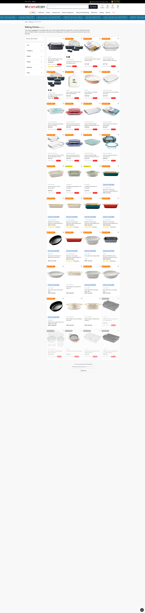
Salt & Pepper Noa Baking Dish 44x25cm (73, 287)
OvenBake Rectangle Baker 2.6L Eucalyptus (73, 187)
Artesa (68, 349)
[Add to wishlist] (63, 38)
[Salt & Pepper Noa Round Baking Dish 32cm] (74, 306)
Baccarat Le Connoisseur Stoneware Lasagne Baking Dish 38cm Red (73, 256)
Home (26, 21)
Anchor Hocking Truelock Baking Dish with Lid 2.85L (55, 124)
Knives (48, 12)
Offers (33, 12)
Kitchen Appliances (68, 12)
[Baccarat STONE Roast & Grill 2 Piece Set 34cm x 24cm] (56, 46)
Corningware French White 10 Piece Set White (55, 352)
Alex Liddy (87, 254)
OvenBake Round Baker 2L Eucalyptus (91, 187)
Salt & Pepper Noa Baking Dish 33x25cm (92, 319)
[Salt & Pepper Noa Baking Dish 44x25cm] (74, 274)
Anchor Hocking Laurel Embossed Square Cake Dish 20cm (109, 59)
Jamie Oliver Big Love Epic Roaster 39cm (54, 187)
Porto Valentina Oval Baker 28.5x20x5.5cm (91, 93)
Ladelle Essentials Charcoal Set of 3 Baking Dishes (110, 319)
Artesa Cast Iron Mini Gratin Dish (74, 351)
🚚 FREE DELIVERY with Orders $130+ (99, 1)
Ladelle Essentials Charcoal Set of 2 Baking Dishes (110, 352)
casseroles (35, 30)
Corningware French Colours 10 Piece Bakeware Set (73, 62)
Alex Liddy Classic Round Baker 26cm (55, 290)
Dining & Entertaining (82, 12)
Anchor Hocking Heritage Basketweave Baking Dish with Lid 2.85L (92, 124)
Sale (113, 12)
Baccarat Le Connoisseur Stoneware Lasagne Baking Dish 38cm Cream (55, 222)
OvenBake (68, 184)
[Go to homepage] (35, 6)
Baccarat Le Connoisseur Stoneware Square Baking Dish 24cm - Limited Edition (92, 222)
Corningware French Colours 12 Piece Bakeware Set (55, 95)
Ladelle (105, 317)
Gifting (102, 12)
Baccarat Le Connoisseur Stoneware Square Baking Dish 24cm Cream (73, 222)
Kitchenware (56, 12)
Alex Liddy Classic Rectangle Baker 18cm (91, 290)
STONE (49, 57)
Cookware (41, 12)
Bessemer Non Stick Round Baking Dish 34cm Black (54, 256)
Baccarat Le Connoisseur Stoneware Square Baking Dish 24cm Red (110, 222)
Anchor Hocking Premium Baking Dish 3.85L (110, 93)
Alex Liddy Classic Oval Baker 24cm (110, 290)
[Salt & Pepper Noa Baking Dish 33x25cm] (92, 306)
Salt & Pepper (69, 284)
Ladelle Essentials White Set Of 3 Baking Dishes (92, 352)
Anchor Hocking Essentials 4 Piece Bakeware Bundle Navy (73, 156)
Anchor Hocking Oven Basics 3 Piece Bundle (110, 124)
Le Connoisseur (107, 187)
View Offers (115, 1)
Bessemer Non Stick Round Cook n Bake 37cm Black (56, 323)
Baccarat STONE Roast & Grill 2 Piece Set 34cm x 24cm (55, 59)
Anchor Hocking (89, 57)
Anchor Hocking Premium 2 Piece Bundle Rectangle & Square (56, 156)
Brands (108, 12)
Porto (67, 90)
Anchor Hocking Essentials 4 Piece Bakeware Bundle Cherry (73, 124)
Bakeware (94, 12)
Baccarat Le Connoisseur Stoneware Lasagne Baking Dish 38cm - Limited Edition (110, 190)
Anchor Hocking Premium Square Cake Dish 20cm (92, 59)
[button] (83, 371)
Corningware (69, 59)
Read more (27, 33)
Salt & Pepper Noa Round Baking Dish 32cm (74, 319)
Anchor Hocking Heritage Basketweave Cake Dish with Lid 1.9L (92, 156)
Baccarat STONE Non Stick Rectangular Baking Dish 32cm (110, 256)
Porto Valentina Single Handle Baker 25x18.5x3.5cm (73, 93)
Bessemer (50, 254)
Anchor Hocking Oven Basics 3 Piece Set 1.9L (110, 156)
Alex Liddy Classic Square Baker (92, 256)
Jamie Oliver (51, 184)
